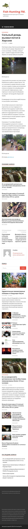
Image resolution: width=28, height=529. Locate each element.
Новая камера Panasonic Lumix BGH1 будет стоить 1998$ (18, 333)
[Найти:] (14, 268)
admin (10, 43)
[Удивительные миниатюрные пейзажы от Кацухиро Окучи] (14, 288)
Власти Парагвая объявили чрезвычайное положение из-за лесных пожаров (14, 444)
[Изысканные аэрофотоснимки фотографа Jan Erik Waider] (6, 353)
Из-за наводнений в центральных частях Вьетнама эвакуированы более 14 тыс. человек (13, 185)
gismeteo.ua (11, 157)
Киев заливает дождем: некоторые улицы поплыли (19, 436)
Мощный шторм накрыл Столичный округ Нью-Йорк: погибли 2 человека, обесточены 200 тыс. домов (13, 195)
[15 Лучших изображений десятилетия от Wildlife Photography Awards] (6, 318)
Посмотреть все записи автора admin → (18, 254)
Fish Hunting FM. (14, 11)
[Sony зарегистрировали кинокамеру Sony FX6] (6, 345)
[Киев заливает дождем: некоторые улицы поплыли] (6, 439)
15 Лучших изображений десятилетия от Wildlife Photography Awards (19, 315)
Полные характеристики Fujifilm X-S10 (19, 324)
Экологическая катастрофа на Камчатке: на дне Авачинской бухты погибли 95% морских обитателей (13, 220)
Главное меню (9, 27)
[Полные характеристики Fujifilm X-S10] (6, 328)
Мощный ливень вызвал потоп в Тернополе (17, 427)
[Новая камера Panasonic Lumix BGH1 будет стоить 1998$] (6, 336)
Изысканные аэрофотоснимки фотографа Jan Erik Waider (18, 351)
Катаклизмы (5, 32)
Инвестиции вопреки (8, 473)
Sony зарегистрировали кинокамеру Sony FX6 (18, 341)
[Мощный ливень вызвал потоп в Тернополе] (6, 431)
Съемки (4, 289)
